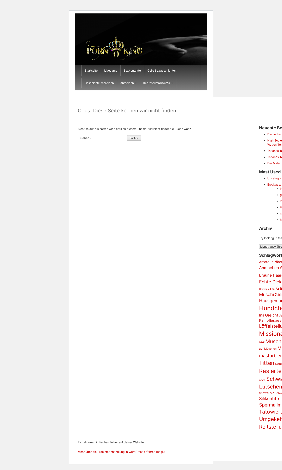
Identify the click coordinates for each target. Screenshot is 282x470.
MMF (262, 342)
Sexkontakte (132, 70)
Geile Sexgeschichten (162, 70)
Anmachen (269, 267)
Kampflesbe (269, 320)
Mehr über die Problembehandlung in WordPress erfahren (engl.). (122, 451)
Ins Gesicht (268, 315)
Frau (272, 289)
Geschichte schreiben (99, 83)
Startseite (91, 70)
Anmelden (127, 83)
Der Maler (273, 163)
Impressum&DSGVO (157, 83)
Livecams (110, 70)
